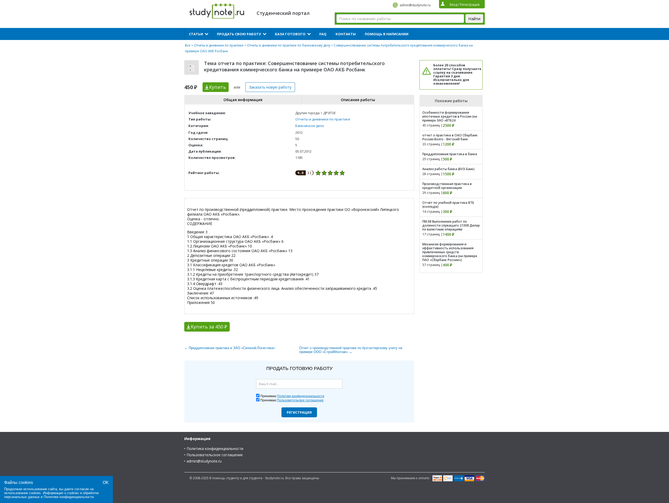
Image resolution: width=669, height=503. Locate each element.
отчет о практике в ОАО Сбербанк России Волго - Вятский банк (450, 137)
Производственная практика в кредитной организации (447, 186)
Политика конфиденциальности (215, 448)
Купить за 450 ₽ (209, 326)
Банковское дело (309, 125)
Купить (217, 87)
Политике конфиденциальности (69, 497)
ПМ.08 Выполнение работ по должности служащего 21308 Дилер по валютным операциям (451, 225)
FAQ (322, 34)
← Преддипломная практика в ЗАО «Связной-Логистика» (229, 348)
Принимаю (292, 396)
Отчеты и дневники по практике (219, 45)
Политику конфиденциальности (300, 396)
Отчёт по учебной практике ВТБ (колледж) (448, 204)
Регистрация (299, 412)
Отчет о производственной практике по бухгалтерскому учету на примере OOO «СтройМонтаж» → (350, 350)
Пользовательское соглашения (300, 400)
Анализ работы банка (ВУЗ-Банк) (448, 169)
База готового (290, 34)
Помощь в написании (386, 34)
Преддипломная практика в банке (449, 154)
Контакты (346, 34)
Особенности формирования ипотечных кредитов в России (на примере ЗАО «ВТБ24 (449, 116)
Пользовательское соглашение (215, 454)
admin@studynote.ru (415, 5)
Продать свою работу (239, 34)
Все (188, 45)
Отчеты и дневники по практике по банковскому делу (288, 45)
